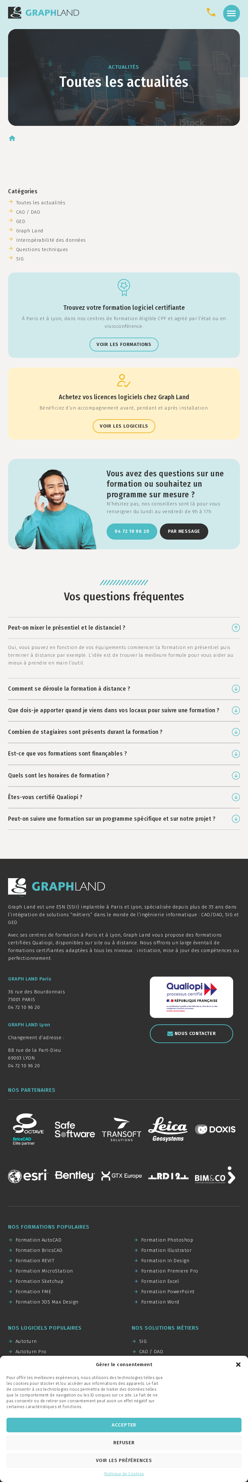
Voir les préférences (124, 1460)
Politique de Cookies (124, 1474)
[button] (238, 1364)
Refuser (124, 1443)
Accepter (124, 1425)
